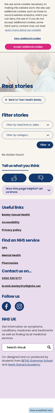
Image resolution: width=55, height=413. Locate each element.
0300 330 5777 (12, 278)
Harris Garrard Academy (24, 364)
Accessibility (11, 222)
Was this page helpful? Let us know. (24, 190)
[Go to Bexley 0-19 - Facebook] (6, 306)
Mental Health (11, 255)
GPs (4, 248)
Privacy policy (11, 230)
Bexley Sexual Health (16, 214)
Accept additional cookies (32, 46)
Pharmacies (10, 263)
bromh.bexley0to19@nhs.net (21, 286)
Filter (43, 145)
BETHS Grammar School (37, 361)
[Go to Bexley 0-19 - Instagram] (19, 306)
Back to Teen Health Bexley (25, 100)
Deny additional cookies (32, 38)
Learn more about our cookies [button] (23, 30)
